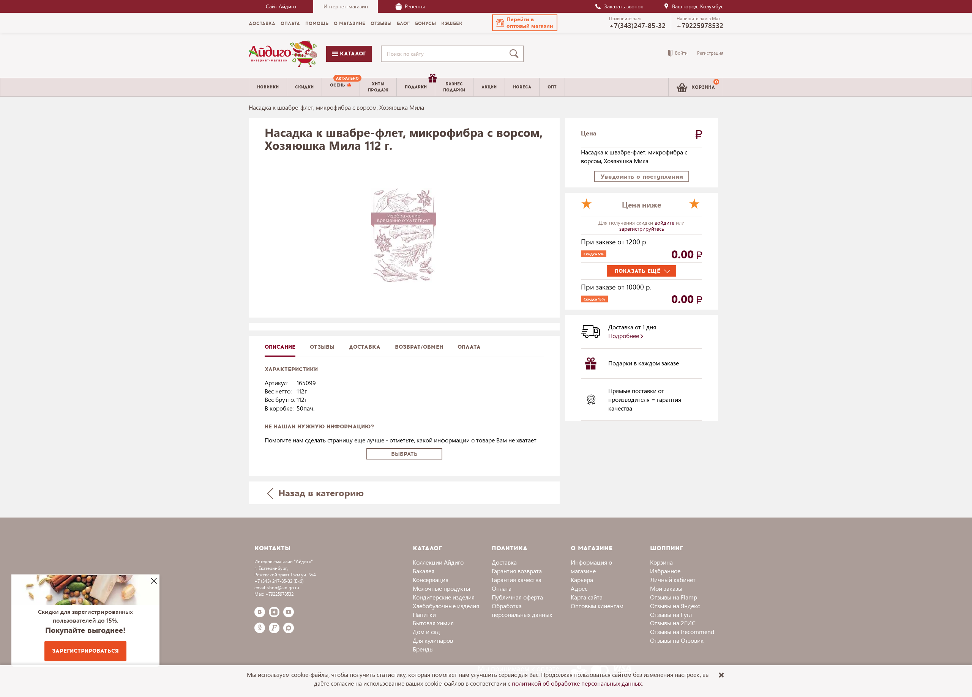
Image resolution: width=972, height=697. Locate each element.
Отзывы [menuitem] (381, 23)
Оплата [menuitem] (290, 23)
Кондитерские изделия (444, 597)
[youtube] (288, 612)
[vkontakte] (259, 612)
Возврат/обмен (419, 347)
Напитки (424, 614)
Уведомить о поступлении (641, 176)
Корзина (661, 562)
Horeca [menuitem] (522, 87)
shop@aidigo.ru (283, 587)
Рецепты (415, 6)
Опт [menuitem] (552, 87)
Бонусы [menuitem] (425, 23)
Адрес (579, 588)
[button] (524, 22)
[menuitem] (341, 87)
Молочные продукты (441, 588)
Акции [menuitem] (489, 87)
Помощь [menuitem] (316, 23)
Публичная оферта (517, 597)
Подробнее (624, 336)
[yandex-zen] (274, 612)
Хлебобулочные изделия (446, 606)
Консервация (430, 580)
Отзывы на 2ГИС (673, 623)
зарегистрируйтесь (641, 228)
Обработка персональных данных (522, 610)
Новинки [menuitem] (268, 87)
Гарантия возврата (517, 571)
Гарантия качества (516, 580)
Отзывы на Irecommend (682, 632)
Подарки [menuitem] (416, 87)
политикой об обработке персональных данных (577, 683)
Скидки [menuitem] (304, 87)
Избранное (665, 571)
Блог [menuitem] (403, 23)
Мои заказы (666, 588)
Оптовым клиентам (597, 606)
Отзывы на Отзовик (677, 640)
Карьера (582, 580)
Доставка (504, 562)
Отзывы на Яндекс (675, 606)
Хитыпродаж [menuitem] (378, 87)
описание (280, 347)
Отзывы (322, 347)
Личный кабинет (673, 580)
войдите (665, 222)
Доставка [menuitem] (262, 23)
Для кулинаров (433, 640)
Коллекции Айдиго (438, 562)
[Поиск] (515, 54)
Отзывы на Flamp (673, 597)
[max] (288, 628)
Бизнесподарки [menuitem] (454, 87)
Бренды (423, 649)
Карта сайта (587, 597)
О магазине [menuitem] (349, 23)
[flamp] (274, 628)
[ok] (259, 628)
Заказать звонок (623, 6)
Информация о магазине (591, 566)
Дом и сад (426, 632)
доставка (364, 347)
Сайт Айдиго (281, 6)
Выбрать (404, 454)
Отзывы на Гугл (671, 614)
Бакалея (423, 571)
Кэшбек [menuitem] (451, 23)
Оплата (469, 347)
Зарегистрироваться (85, 651)
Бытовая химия (433, 623)
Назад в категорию (320, 492)
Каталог (352, 54)
